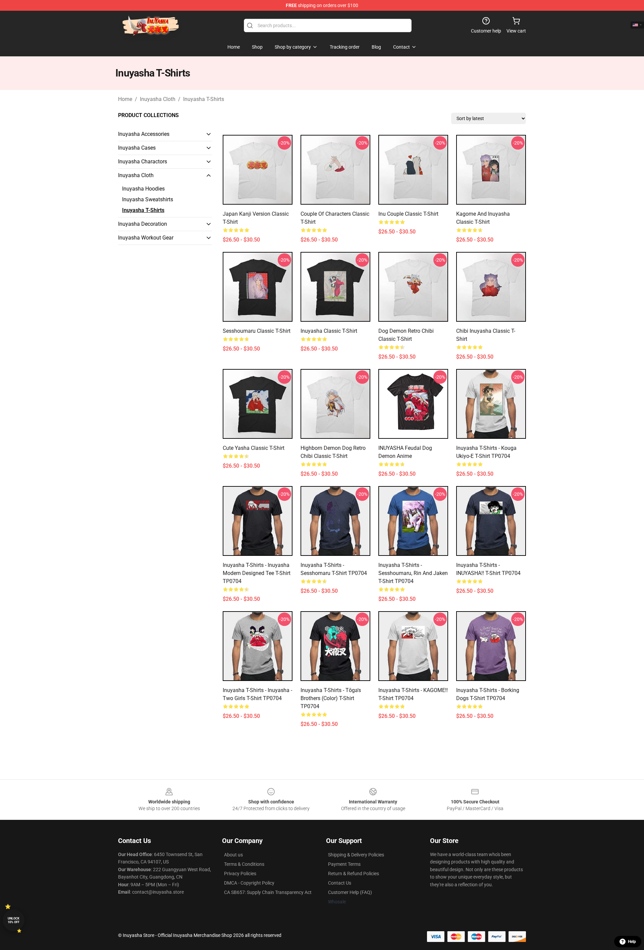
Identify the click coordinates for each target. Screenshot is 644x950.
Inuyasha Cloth (157, 99)
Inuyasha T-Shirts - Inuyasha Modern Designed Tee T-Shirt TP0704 (256, 573)
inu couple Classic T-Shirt (408, 214)
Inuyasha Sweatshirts (147, 199)
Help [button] (632, 941)
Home (125, 99)
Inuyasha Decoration (142, 224)
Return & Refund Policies (353, 873)
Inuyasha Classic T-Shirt (329, 331)
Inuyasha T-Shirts (203, 99)
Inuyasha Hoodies (143, 189)
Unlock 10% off (13, 920)
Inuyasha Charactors (142, 161)
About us (233, 854)
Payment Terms (344, 864)
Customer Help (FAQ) (350, 892)
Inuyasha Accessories (143, 134)
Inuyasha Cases (137, 148)
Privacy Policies (240, 873)
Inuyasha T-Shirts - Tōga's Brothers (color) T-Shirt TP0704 (331, 698)
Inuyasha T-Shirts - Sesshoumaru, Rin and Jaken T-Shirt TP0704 (413, 573)
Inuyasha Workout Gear (145, 237)
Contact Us (339, 883)
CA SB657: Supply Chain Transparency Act (268, 892)
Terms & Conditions (244, 864)
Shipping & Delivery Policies (356, 854)
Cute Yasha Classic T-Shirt (253, 448)
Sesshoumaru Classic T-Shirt (256, 331)
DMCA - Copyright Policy (249, 883)
